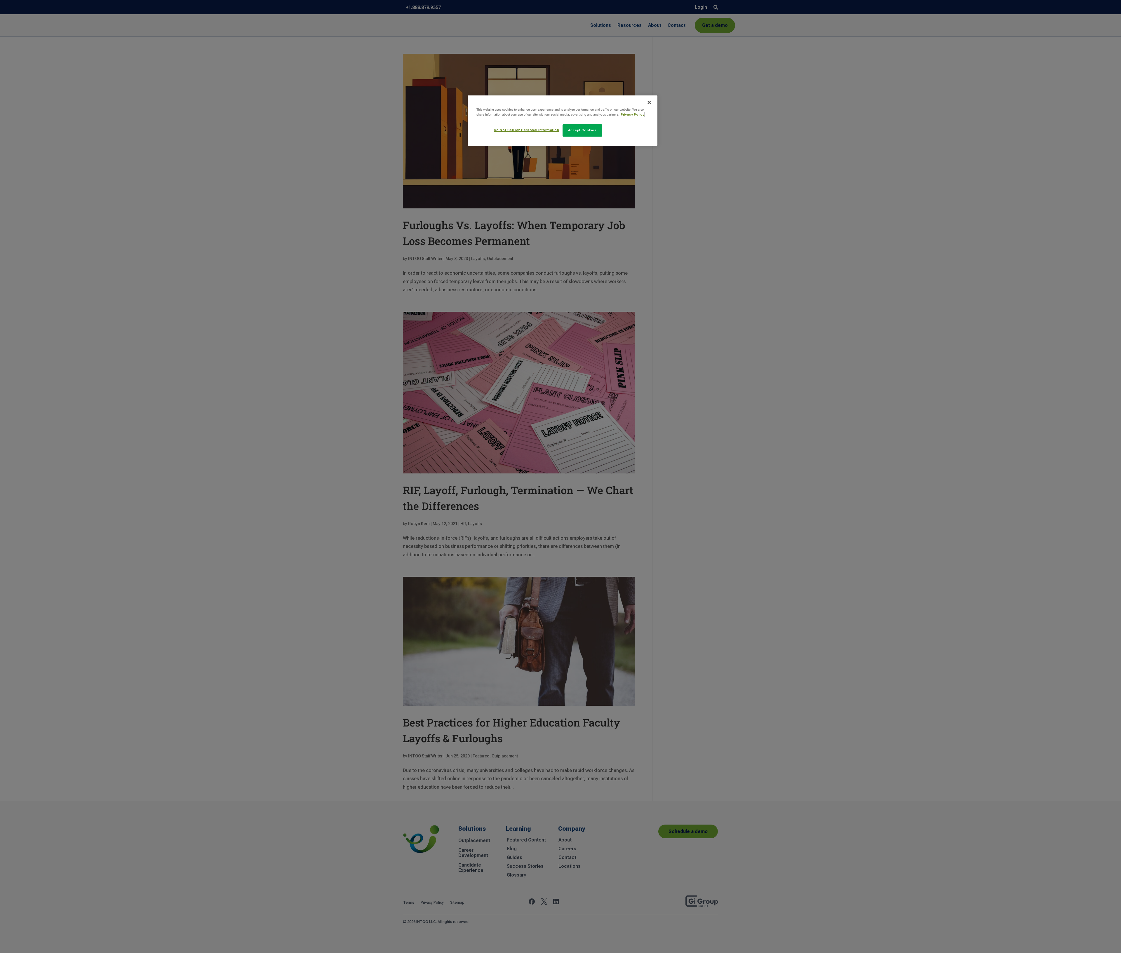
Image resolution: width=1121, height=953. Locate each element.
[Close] (649, 102)
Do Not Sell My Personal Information (526, 130)
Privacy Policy (632, 114)
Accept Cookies (582, 130)
